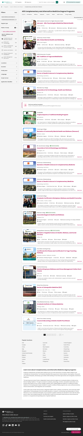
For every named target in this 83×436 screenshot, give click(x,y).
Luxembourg (46, 359)
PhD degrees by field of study (69, 421)
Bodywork (42, 14)
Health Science (60, 14)
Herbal (53, 14)
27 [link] (60, 334)
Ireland (23, 359)
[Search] (57, 2)
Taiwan (23, 363)
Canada (24, 345)
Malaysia (24, 351)
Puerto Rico (66, 361)
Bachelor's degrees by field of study (70, 419)
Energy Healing (68, 14)
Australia (45, 342)
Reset (16, 12)
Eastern (48, 14)
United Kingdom (68, 342)
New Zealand (46, 347)
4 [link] (52, 334)
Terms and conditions (65, 432)
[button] (8, 17)
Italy (23, 349)
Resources (28, 2)
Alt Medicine (29, 14)
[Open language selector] (64, 2)
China (23, 347)
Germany (45, 349)
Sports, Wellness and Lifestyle (9, 31)
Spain (44, 345)
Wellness (36, 14)
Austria (65, 353)
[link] (33, 7)
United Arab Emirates (27, 353)
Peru (23, 361)
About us (45, 413)
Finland (23, 357)
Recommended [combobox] (78, 17)
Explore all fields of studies (68, 413)
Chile (44, 353)
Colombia (66, 355)
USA (23, 342)
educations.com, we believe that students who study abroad (16, 417)
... (57, 335)
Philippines (45, 361)
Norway (66, 359)
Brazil (44, 355)
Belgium (24, 355)
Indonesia (66, 357)
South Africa (67, 345)
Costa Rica (66, 347)
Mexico (44, 351)
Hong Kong (66, 349)
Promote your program (48, 416)
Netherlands (67, 351)
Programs (19, 2)
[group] (54, 14)
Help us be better (76, 432)
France (44, 357)
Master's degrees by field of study (70, 416)
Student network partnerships (49, 419)
